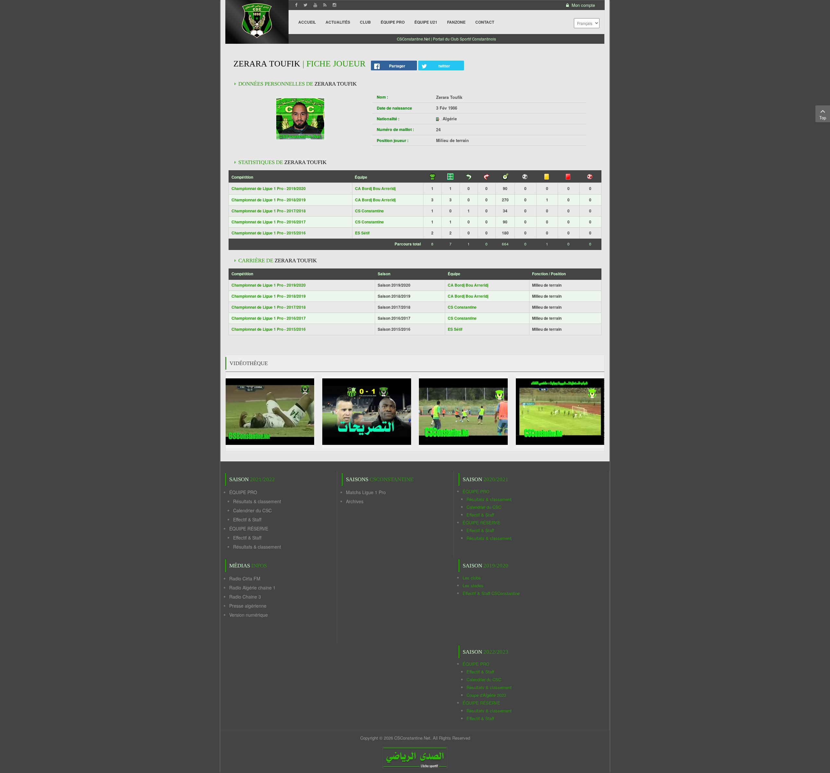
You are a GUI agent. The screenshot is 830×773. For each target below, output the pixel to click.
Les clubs (472, 578)
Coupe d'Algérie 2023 (486, 695)
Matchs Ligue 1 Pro (366, 492)
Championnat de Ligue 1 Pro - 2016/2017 (268, 222)
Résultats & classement (257, 501)
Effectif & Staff (247, 519)
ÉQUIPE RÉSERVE (248, 528)
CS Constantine (369, 211)
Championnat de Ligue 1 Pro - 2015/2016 (268, 233)
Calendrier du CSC (252, 510)
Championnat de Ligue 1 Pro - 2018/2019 (268, 200)
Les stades (473, 585)
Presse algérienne (248, 605)
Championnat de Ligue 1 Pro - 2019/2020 (268, 188)
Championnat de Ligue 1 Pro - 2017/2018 (268, 211)
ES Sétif (362, 233)
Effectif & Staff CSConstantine (491, 593)
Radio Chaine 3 (245, 596)
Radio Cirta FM (244, 578)
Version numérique (248, 615)
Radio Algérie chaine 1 (252, 587)
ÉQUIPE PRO (243, 492)
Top (822, 117)
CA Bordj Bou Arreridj (375, 188)
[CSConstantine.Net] (257, 19)
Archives (354, 501)
